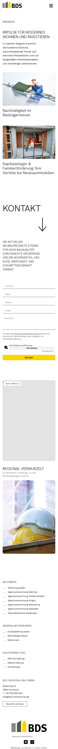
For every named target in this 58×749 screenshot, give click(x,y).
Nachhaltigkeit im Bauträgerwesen (17, 112)
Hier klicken (31, 348)
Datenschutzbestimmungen (26, 333)
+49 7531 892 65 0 (14, 693)
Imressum (16, 736)
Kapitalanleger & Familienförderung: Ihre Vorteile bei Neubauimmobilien (28, 168)
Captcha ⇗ (48, 351)
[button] (51, 6)
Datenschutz (27, 736)
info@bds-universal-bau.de (16, 697)
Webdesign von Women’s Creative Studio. (29, 748)
